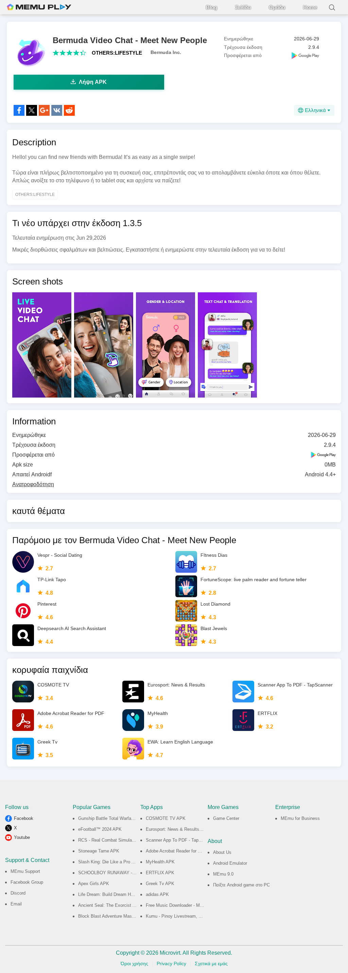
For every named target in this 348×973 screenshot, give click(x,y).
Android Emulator (230, 863)
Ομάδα (277, 7)
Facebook (23, 818)
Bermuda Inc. (166, 52)
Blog (211, 7)
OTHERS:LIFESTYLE (117, 53)
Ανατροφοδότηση (33, 484)
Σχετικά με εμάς (211, 963)
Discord (18, 893)
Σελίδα (243, 7)
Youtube (22, 837)
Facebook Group (27, 882)
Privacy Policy (171, 963)
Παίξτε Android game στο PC (241, 884)
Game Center (226, 818)
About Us (222, 852)
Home (310, 7)
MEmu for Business (300, 818)
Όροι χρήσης (134, 963)
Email (16, 903)
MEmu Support (25, 871)
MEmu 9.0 (223, 874)
